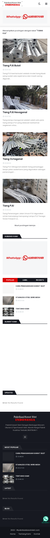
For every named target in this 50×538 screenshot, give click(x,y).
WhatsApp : (25, 17)
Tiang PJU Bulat (12, 65)
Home (12, 534)
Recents (40, 280)
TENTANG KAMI (22, 309)
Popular (10, 280)
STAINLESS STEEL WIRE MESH (28, 297)
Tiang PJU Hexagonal (15, 112)
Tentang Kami (25, 534)
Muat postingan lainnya (25, 225)
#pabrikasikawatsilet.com (28, 530)
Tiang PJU (8, 205)
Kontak (37, 534)
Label (25, 280)
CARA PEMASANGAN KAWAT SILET (30, 286)
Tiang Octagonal (13, 159)
